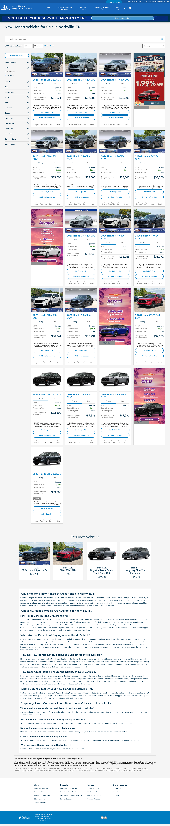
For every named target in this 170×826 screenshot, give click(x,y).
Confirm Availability (47, 509)
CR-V (27, 46)
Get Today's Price (47, 112)
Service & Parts (83, 8)
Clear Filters (49, 46)
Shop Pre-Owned (17, 55)
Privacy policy (37, 815)
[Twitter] (105, 817)
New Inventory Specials (69, 788)
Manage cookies (44, 820)
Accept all (61, 820)
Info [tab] (54, 83)
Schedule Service (114, 3)
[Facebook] (102, 817)
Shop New (48, 8)
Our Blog (116, 795)
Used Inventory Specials (69, 792)
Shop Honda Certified (42, 795)
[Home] (5, 7)
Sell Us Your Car (92, 792)
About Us (117, 8)
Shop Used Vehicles (41, 792)
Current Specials (40, 802)
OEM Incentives (39, 799)
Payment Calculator (94, 799)
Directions (116, 792)
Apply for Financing (94, 795)
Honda (37, 46)
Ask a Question (47, 514)
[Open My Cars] (130, 8)
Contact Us (117, 788)
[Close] (67, 806)
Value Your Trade (93, 788)
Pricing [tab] (40, 83)
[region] (36, 814)
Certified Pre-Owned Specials (71, 795)
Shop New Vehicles (41, 788)
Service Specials (66, 799)
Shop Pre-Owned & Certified (65, 8)
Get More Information (47, 118)
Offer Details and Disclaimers (141, 107)
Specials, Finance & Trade (102, 8)
